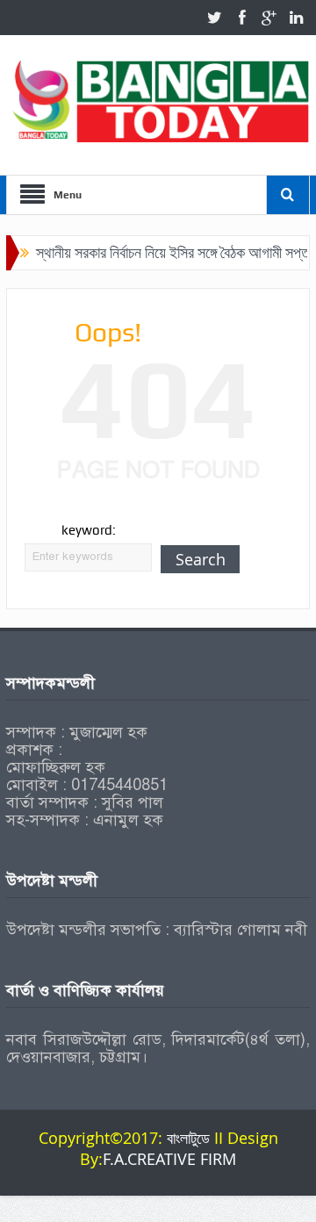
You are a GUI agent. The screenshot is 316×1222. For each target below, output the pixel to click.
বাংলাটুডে (190, 1137)
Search (201, 559)
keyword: (88, 530)
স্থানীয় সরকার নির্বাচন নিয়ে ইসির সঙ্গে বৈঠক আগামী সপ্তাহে (169, 252)
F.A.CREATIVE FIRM (169, 1158)
